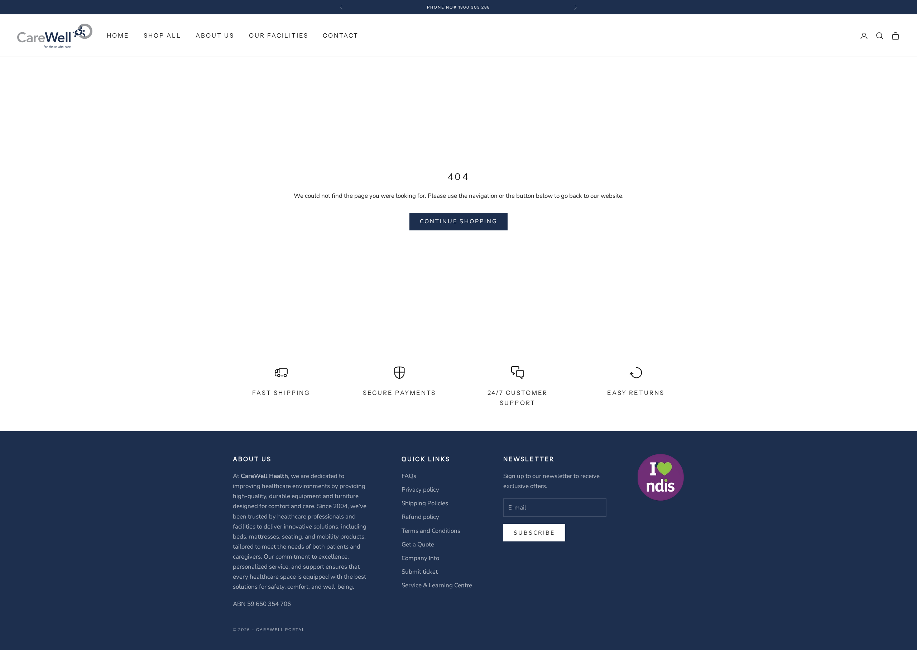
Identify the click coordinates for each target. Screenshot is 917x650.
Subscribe (534, 533)
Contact (341, 35)
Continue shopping (459, 221)
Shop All (162, 35)
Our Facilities (278, 35)
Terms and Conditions (431, 531)
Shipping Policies (425, 503)
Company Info (420, 558)
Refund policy (420, 517)
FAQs (409, 476)
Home (118, 35)
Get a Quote (418, 544)
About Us (215, 35)
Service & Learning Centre (437, 585)
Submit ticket (420, 572)
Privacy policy (420, 490)
